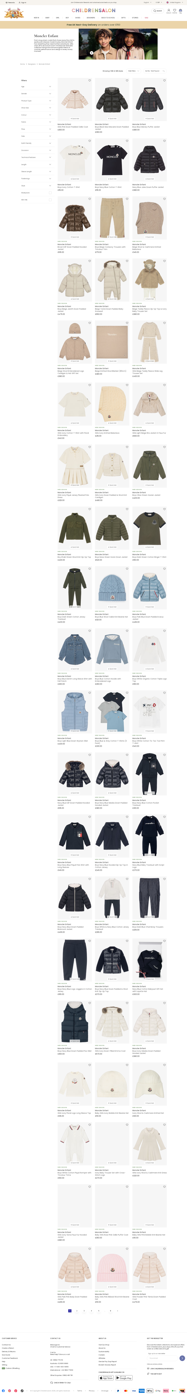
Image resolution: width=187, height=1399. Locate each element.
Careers (102, 1355)
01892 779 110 (58, 1360)
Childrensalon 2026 (47, 1391)
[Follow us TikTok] (22, 1392)
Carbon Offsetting (11, 1368)
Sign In (23, 3)
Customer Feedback (10, 1358)
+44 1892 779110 (67, 1370)
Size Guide (6, 1355)
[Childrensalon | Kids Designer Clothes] (14, 13)
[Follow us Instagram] (9, 1392)
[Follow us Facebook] (3, 1392)
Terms (79, 1391)
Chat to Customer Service (60, 1346)
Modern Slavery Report (107, 1365)
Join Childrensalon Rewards (162, 1369)
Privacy (92, 1391)
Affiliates (102, 1358)
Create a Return (8, 1348)
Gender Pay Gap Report (108, 1361)
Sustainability (104, 1351)
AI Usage (104, 1391)
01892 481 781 (67, 1375)
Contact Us (6, 1345)
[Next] (117, 1310)
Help (3, 1361)
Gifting (4, 1365)
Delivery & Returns (9, 1351)
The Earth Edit (156, 1374)
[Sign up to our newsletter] (182, 1358)
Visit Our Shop (104, 1345)
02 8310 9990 (63, 1363)
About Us (102, 1348)
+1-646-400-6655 (61, 1367)
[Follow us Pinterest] (15, 1392)
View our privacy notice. (154, 1364)
